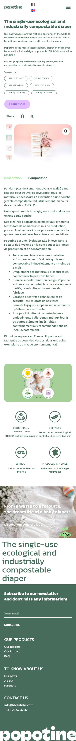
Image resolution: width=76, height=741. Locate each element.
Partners (10, 685)
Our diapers (12, 646)
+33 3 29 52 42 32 (16, 709)
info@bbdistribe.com (18, 704)
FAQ (7, 656)
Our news (10, 675)
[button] (68, 7)
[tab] (13, 179)
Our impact (12, 651)
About (8, 680)
